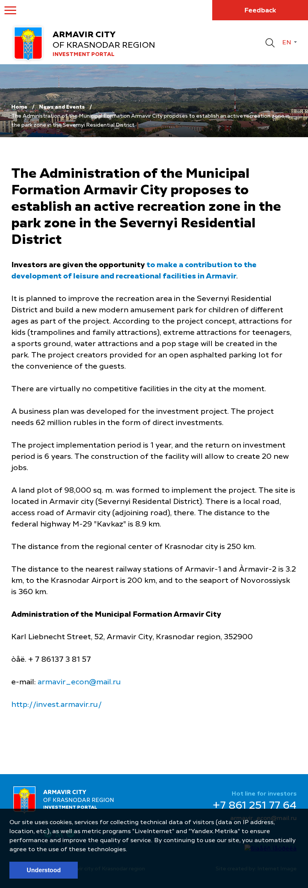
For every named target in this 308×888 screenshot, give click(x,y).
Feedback (260, 10)
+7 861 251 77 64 (255, 806)
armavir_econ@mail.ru (79, 682)
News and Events (62, 107)
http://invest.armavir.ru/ (56, 705)
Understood (44, 870)
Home (19, 107)
